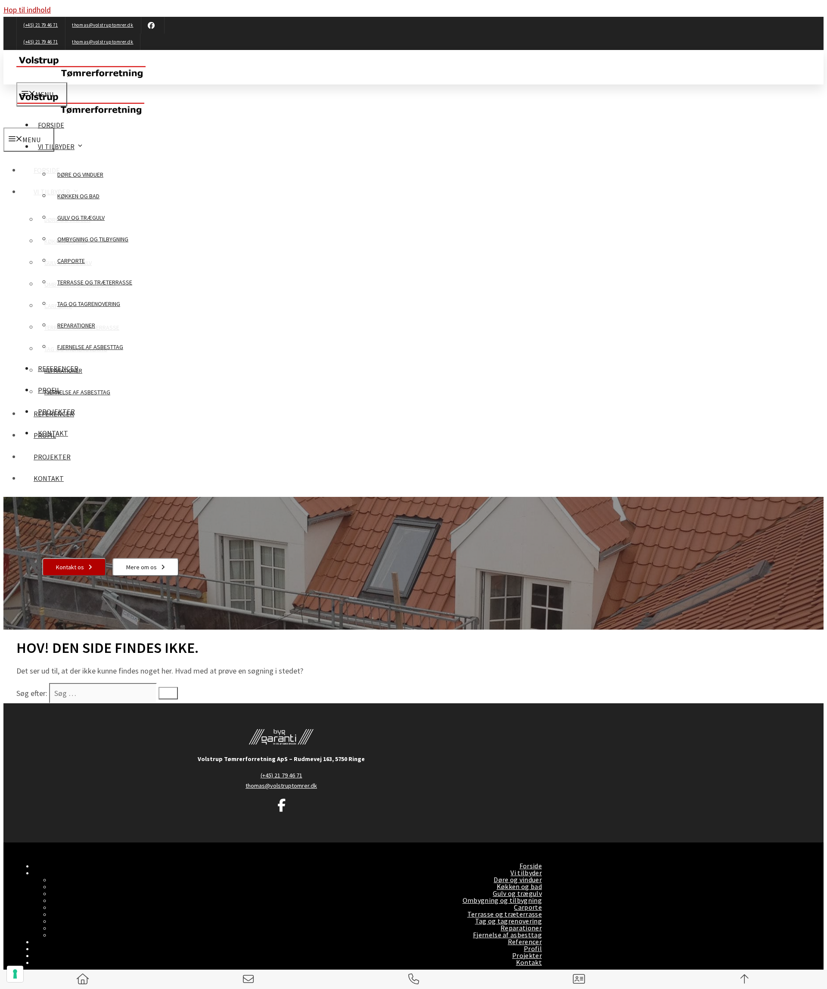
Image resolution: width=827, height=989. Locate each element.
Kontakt (53, 433)
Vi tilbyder (56, 146)
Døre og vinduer (80, 174)
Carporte (71, 261)
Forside (51, 125)
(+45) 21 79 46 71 (40, 25)
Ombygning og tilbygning (92, 239)
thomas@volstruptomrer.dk (102, 25)
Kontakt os (70, 567)
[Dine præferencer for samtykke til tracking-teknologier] (15, 974)
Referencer (58, 368)
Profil (49, 390)
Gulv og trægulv (81, 218)
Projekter (56, 411)
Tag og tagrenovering (88, 304)
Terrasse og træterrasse (94, 282)
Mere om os (141, 567)
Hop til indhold (27, 10)
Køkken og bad (78, 196)
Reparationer (76, 325)
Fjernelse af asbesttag (90, 347)
